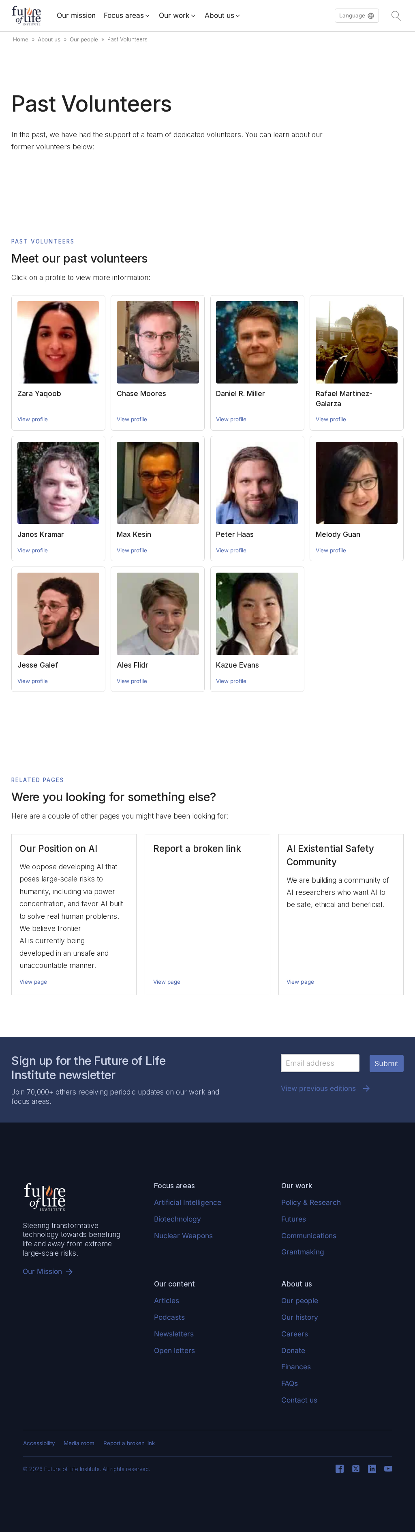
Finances (296, 1366)
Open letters (174, 1350)
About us (49, 39)
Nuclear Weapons (183, 1235)
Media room (79, 1443)
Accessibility (39, 1443)
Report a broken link (197, 848)
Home (20, 39)
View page (33, 981)
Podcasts (169, 1317)
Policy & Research (311, 1202)
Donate (293, 1350)
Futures (293, 1219)
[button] (357, 16)
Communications (308, 1235)
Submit (386, 1063)
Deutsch (343, 68)
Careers (294, 1333)
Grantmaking (302, 1252)
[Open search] (396, 16)
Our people (84, 39)
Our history (299, 1317)
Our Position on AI (58, 848)
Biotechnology (177, 1219)
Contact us (299, 1400)
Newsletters (174, 1333)
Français (344, 52)
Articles (166, 1300)
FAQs (289, 1383)
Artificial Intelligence (187, 1202)
